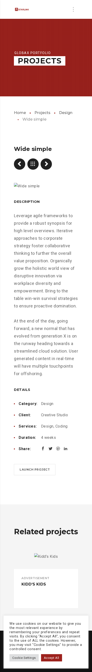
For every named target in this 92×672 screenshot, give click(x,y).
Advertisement (35, 578)
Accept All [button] (51, 658)
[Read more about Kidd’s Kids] (46, 561)
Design (65, 112)
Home (20, 112)
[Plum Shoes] (46, 164)
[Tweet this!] (50, 448)
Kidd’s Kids (33, 584)
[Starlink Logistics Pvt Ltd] (24, 9)
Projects (42, 112)
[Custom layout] (19, 164)
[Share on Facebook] (43, 448)
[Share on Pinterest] (58, 448)
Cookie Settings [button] (24, 658)
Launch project (35, 469)
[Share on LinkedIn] (65, 448)
